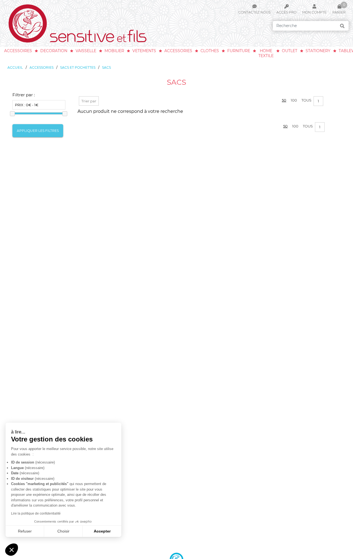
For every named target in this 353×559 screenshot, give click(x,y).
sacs (106, 67)
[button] (11, 549)
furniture (238, 50)
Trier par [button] (88, 101)
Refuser (25, 531)
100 (294, 100)
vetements (144, 50)
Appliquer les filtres (38, 131)
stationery (318, 50)
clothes (209, 50)
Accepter (102, 531)
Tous (306, 100)
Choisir (63, 531)
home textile (266, 53)
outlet (289, 50)
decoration (53, 50)
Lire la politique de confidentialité (36, 513)
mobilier (114, 50)
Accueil (15, 67)
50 (284, 100)
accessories (178, 50)
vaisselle (86, 50)
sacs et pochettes (77, 67)
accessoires (18, 50)
